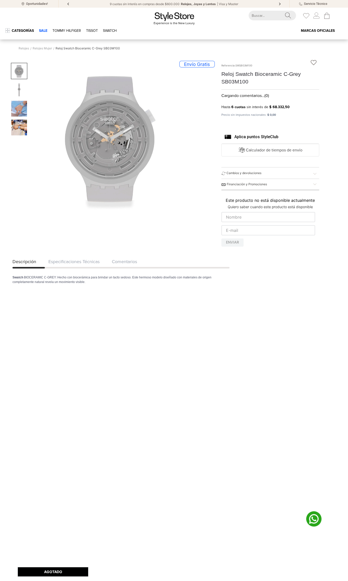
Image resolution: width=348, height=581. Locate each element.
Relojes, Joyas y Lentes (198, 4)
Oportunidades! (37, 4)
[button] (270, 150)
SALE (43, 31)
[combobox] (267, 15)
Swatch (110, 31)
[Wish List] (306, 16)
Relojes (24, 48)
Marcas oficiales (318, 31)
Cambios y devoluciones (243, 173)
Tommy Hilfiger (66, 31)
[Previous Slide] (68, 4)
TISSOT (92, 31)
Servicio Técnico (315, 4)
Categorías (23, 31)
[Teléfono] (300, 4)
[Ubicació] (22, 3)
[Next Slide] (280, 4)
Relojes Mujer (42, 48)
